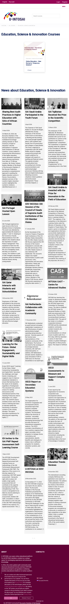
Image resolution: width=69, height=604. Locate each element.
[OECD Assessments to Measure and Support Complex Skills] (57, 359)
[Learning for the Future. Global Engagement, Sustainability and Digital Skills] (11, 336)
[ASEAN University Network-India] (11, 519)
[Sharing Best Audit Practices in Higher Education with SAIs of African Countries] (11, 103)
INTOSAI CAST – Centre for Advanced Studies (57, 284)
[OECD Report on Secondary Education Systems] (34, 373)
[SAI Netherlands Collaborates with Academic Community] (34, 296)
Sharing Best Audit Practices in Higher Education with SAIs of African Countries (11, 118)
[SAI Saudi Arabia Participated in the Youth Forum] (34, 103)
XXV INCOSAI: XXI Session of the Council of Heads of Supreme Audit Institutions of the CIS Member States (34, 213)
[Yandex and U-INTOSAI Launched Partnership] (57, 537)
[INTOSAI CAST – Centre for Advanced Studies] (57, 273)
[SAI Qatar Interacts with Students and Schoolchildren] (11, 274)
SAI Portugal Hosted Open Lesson (8, 211)
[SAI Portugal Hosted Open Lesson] (11, 200)
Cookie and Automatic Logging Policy (14, 586)
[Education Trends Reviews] (57, 454)
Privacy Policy (19, 582)
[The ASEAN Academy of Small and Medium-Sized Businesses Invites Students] (34, 542)
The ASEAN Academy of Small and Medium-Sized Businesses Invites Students (34, 556)
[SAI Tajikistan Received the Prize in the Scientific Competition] (57, 103)
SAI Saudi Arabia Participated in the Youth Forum (34, 115)
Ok (11, 598)
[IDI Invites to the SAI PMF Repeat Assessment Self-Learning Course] (11, 430)
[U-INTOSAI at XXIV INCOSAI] (34, 461)
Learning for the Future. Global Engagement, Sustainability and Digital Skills (11, 350)
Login (58, 2)
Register (65, 2)
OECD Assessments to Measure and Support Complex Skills (56, 374)
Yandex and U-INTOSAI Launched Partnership (57, 548)
